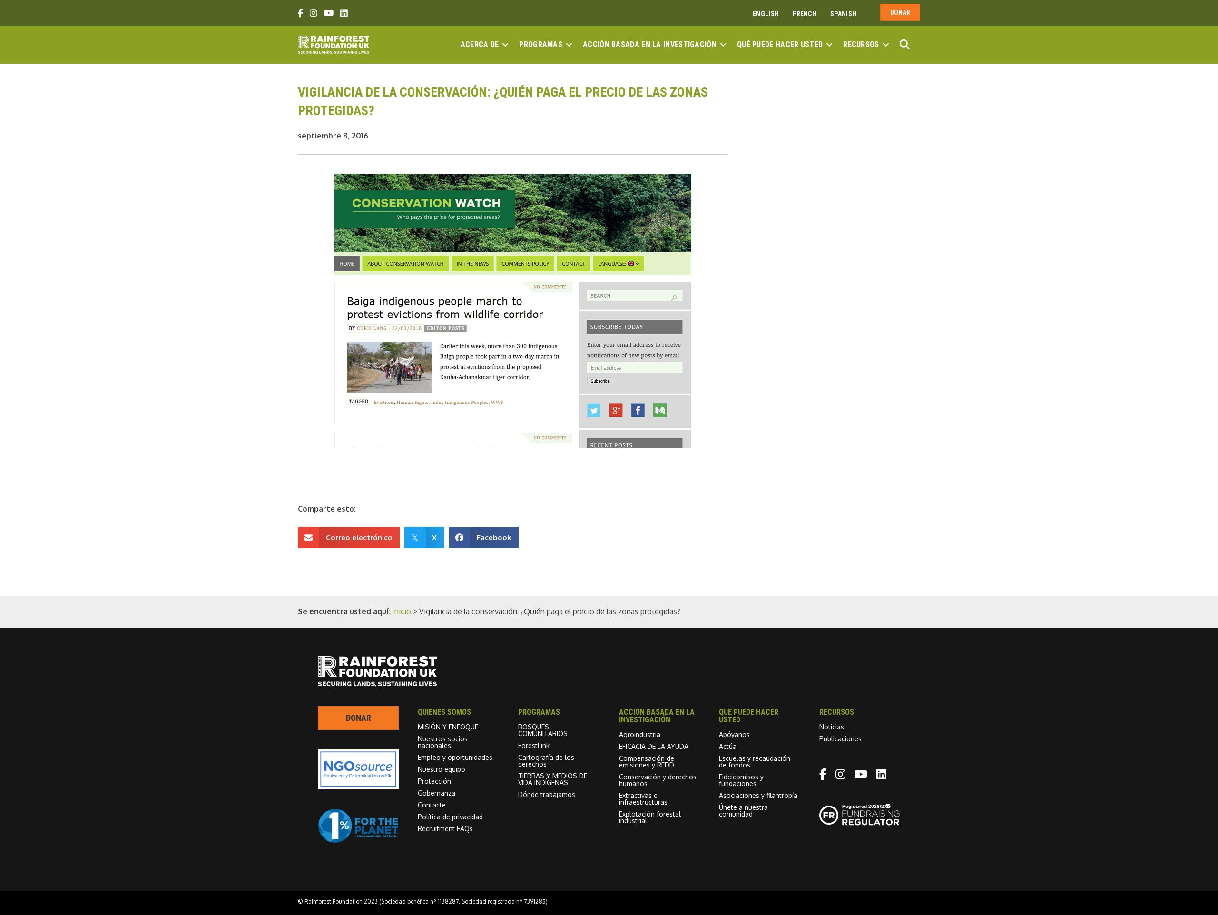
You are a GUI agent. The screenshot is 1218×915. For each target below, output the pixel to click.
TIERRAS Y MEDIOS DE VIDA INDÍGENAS (552, 779)
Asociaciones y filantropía (758, 795)
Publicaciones (840, 739)
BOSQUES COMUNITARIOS (543, 730)
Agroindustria (639, 734)
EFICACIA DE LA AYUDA (653, 746)
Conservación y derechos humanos (658, 780)
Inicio (401, 611)
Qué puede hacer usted (780, 44)
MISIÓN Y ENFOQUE (448, 727)
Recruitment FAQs (445, 829)
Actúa (728, 746)
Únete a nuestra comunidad (743, 810)
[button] (505, 44)
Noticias (831, 727)
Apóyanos (734, 734)
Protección (434, 781)
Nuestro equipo (441, 769)
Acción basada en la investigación (650, 44)
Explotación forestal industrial (650, 817)
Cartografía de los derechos (546, 760)
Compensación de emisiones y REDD (646, 761)
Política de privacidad (450, 817)
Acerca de (480, 44)
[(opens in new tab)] (358, 840)
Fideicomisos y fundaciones (741, 780)
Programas (540, 44)
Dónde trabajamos (546, 794)
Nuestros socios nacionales (443, 742)
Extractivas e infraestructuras (643, 798)
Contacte (432, 805)
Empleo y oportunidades (455, 757)
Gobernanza (436, 793)
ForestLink (534, 745)
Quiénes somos (444, 712)
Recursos (861, 44)
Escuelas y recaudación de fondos (754, 761)
